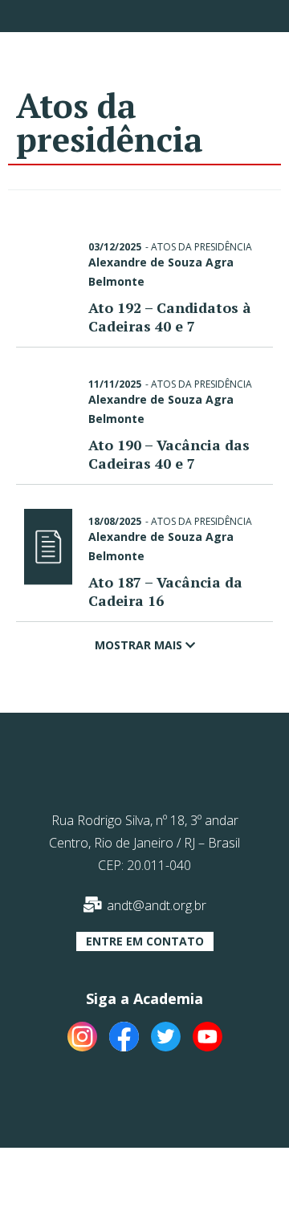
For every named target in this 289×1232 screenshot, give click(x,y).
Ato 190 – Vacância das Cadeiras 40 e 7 (169, 454)
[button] (145, 941)
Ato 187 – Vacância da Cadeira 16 (165, 591)
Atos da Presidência (201, 247)
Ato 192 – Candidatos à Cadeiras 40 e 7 (169, 316)
